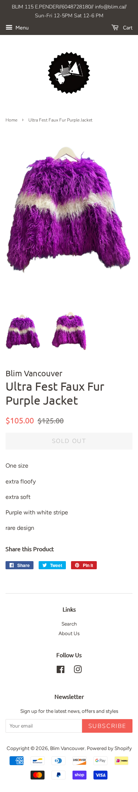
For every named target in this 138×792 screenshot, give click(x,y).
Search (69, 624)
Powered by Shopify (109, 748)
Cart (126, 27)
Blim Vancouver (67, 748)
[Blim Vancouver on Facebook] (60, 671)
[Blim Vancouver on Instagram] (78, 671)
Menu (21, 28)
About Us (69, 633)
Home (11, 120)
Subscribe (107, 726)
